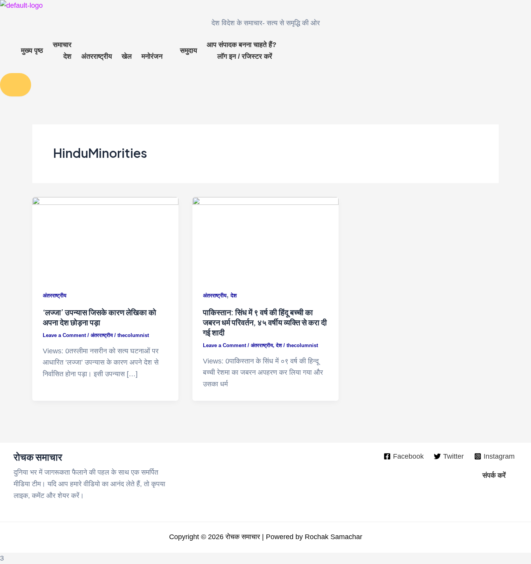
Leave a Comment (64, 335)
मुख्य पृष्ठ (32, 50)
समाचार (62, 45)
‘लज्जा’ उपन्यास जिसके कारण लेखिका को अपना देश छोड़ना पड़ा (99, 317)
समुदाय (188, 50)
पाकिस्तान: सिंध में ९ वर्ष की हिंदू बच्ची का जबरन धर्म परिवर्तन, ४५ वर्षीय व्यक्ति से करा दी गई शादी (265, 322)
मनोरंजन (151, 56)
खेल (127, 56)
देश (67, 56)
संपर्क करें (494, 475)
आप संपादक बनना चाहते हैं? (241, 45)
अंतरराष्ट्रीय (96, 56)
